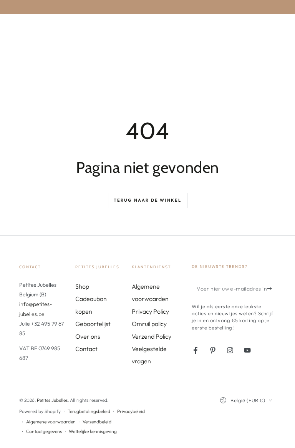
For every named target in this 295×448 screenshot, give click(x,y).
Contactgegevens (44, 431)
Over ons (87, 336)
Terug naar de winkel (148, 200)
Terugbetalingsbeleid (89, 411)
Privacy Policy (150, 311)
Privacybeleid (131, 411)
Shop (82, 286)
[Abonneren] (271, 288)
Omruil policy (149, 324)
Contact (86, 349)
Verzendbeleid (97, 422)
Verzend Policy (151, 336)
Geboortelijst (93, 324)
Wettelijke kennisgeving (93, 431)
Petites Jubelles (52, 400)
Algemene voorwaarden (51, 422)
